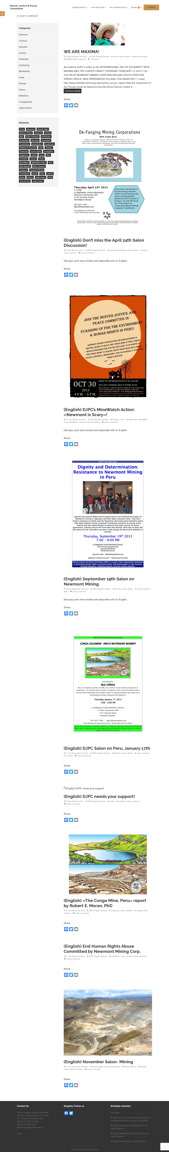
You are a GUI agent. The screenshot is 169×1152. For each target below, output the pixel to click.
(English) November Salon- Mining (98, 1061)
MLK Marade (25, 166)
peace (34, 173)
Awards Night (43, 129)
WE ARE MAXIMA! (81, 51)
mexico (33, 159)
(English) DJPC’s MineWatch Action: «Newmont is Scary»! (99, 412)
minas (21, 77)
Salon (22, 177)
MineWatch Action (39, 162)
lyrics (42, 155)
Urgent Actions (25, 107)
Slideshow (23, 95)
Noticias (22, 83)
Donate (151, 7)
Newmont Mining (36, 170)
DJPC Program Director (100, 56)
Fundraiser (46, 140)
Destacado (23, 59)
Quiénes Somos (78, 7)
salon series (40, 177)
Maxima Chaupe (140, 56)
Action (145, 250)
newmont (23, 170)
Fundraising (24, 65)
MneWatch (73, 422)
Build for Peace (26, 133)
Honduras (24, 151)
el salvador (24, 140)
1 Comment (94, 59)
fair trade (35, 140)
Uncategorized (25, 101)
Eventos (22, 52)
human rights (36, 151)
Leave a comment (88, 253)
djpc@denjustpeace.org (33, 1127)
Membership (24, 71)
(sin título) (115, 1112)
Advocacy (23, 34)
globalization (37, 144)
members (23, 159)
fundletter (122, 801)
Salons (22, 89)
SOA (50, 177)
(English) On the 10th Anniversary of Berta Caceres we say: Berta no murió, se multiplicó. (131, 1119)
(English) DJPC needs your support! (99, 796)
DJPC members (32, 136)
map (36, 1121)
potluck (50, 173)
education (23, 46)
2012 (22, 129)
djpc (21, 136)
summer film (25, 181)
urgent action (38, 181)
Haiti (41, 147)
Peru (42, 173)
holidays (49, 147)
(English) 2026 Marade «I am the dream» (128, 1141)
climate (47, 133)
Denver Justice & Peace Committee (106, 1066)
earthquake (46, 136)
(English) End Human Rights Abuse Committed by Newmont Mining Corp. (102, 949)
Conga (139, 910)
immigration (48, 151)
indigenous (24, 155)
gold (131, 956)
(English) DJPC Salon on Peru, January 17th (107, 748)
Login (19, 1133)
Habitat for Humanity (28, 147)
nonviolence (24, 173)
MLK (50, 162)
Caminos (23, 40)
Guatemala (49, 144)
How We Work (97, 7)
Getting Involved (118, 7)
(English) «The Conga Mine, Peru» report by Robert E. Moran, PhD (105, 903)
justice (34, 155)
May (48, 155)
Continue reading (73, 90)
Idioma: (134, 7)
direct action (133, 419)
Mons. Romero (39, 166)
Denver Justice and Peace (87, 1149)
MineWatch (24, 162)
